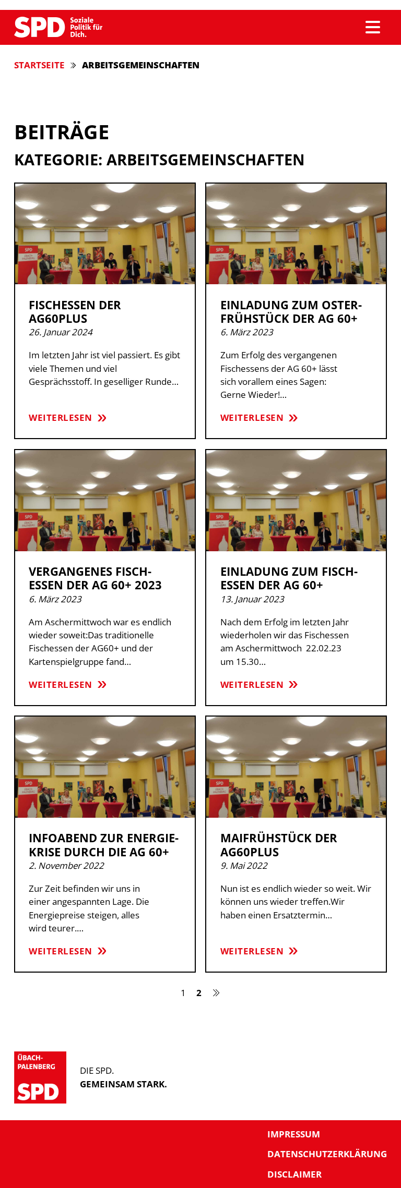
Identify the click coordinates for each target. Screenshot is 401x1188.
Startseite (39, 65)
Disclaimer (294, 1174)
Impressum (293, 1134)
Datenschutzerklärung (327, 1154)
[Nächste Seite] (216, 992)
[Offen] (372, 27)
